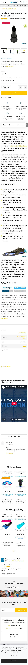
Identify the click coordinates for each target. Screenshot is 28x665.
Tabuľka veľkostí (6, 366)
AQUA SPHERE (8, 97)
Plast (25, 350)
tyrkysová (19, 530)
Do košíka (14, 93)
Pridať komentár (14, 436)
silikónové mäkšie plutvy (18, 146)
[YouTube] (18, 637)
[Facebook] (11, 637)
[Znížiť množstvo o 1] (20, 87)
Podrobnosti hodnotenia (20, 18)
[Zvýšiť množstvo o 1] (25, 87)
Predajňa (4, 5)
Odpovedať (10, 453)
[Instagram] (14, 637)
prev (1, 528)
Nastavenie (14, 655)
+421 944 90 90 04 (15, 628)
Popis (4, 125)
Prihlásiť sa (21, 610)
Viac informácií (9, 66)
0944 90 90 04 (23, 5)
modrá (22, 487)
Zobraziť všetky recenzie (17, 561)
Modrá (24, 346)
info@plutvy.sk (15, 625)
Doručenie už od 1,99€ (8, 80)
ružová (5, 487)
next (27, 528)
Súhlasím (14, 661)
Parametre (11, 125)
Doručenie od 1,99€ (13, 5)
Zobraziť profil (13, 587)
